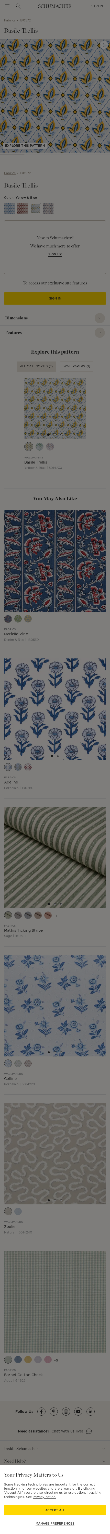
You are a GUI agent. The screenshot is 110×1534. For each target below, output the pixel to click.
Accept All (55, 1510)
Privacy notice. (44, 1497)
